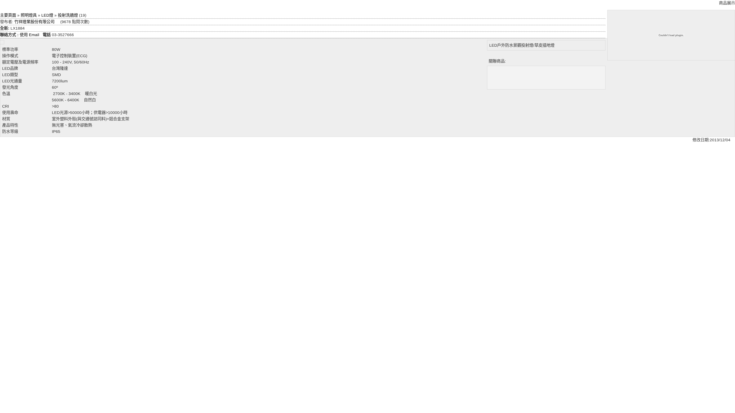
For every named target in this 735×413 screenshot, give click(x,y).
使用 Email (29, 35)
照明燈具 (29, 15)
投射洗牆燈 (68, 15)
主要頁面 (8, 15)
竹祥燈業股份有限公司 (34, 22)
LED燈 (47, 15)
